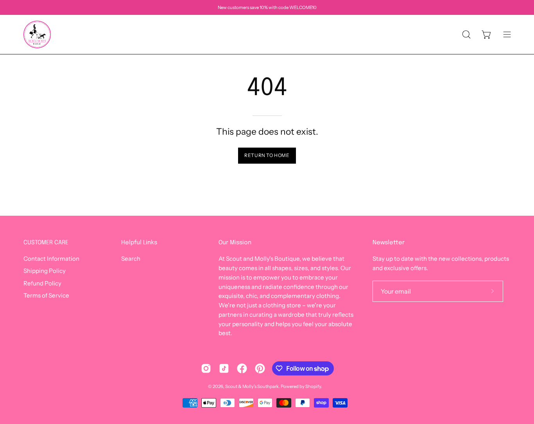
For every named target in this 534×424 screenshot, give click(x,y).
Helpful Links (139, 243)
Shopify (313, 386)
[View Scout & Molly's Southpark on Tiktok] (224, 368)
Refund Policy (42, 283)
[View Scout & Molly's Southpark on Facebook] (242, 368)
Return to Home (266, 155)
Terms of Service (46, 295)
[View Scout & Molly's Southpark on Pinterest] (260, 368)
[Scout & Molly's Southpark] (37, 34)
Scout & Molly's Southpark (252, 386)
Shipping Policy (44, 271)
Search (130, 258)
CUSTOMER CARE (45, 243)
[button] (466, 34)
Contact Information (51, 258)
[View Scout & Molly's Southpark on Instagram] (206, 368)
